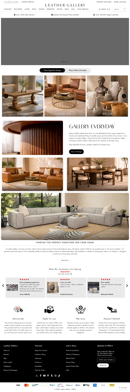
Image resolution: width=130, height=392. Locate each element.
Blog (5, 358)
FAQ (67, 370)
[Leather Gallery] (65, 5)
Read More (65, 260)
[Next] (126, 41)
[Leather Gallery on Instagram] (55, 375)
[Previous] (4, 41)
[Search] (124, 9)
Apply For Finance (41, 350)
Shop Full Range (76, 152)
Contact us (38, 362)
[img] (65, 272)
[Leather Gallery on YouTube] (44, 375)
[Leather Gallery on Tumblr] (51, 375)
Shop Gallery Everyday (77, 70)
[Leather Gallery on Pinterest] (48, 375)
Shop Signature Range (52, 70)
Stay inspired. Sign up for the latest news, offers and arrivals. (105, 353)
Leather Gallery (65, 389)
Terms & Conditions (72, 350)
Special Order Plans (72, 366)
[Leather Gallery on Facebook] (40, 375)
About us (7, 350)
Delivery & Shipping (72, 354)
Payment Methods (104, 2)
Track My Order (40, 370)
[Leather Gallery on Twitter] (36, 376)
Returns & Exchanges (10, 370)
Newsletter (38, 366)
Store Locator (120, 2)
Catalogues (7, 366)
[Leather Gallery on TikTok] (59, 375)
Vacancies (38, 358)
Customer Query (40, 354)
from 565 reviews (63, 274)
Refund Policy (70, 358)
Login (103, 9)
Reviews (6, 354)
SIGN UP (103, 365)
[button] (7, 9)
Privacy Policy (70, 362)
